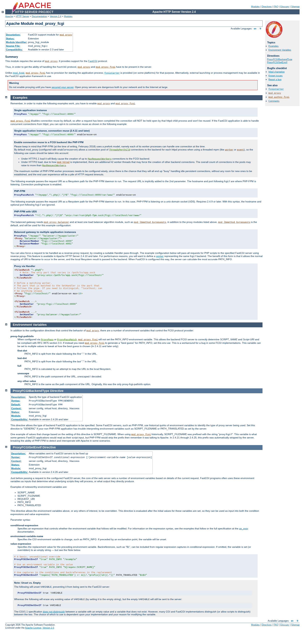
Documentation (39, 16)
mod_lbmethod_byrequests (150, 222)
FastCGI (92, 61)
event (240, 149)
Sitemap (295, 6)
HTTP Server (22, 16)
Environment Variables (279, 50)
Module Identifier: (16, 42)
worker (229, 149)
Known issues (275, 75)
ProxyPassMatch (67, 339)
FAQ (276, 6)
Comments (273, 101)
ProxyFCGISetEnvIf (277, 62)
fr (260, 28)
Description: (13, 34)
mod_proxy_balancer (56, 222)
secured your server (63, 87)
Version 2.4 (55, 16)
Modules (255, 6)
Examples (273, 46)
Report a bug (274, 79)
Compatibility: (14, 49)
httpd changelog (276, 72)
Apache (9, 16)
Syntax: (15, 400)
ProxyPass (47, 339)
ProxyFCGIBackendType (279, 59)
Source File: (13, 45)
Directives (267, 6)
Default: (16, 404)
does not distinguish (54, 611)
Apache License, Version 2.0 (39, 627)
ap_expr (243, 528)
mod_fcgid (18, 72)
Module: (16, 415)
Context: (16, 408)
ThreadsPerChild (119, 149)
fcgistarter (112, 73)
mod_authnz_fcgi (278, 97)
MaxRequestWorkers (100, 158)
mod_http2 (63, 162)
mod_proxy (66, 34)
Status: (10, 38)
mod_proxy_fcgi (105, 67)
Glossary (284, 6)
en (255, 28)
